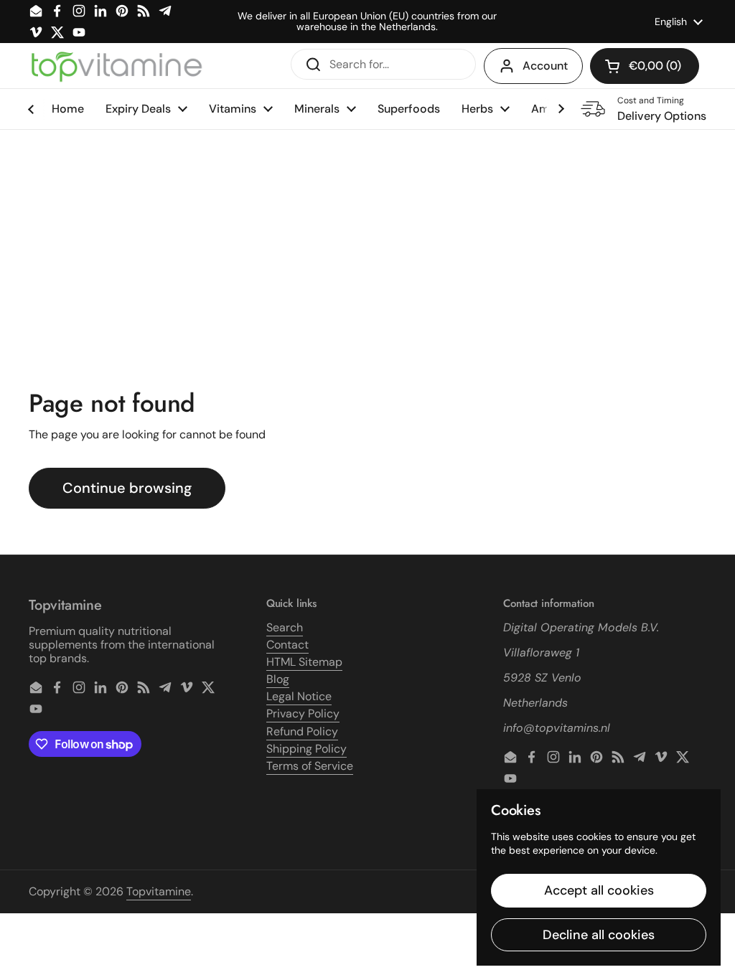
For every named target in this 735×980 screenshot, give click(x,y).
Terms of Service (309, 765)
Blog (277, 679)
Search (284, 627)
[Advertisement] (367, 237)
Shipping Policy (306, 748)
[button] (644, 66)
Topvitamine (158, 891)
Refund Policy (302, 731)
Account (545, 65)
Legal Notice (299, 696)
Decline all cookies (599, 934)
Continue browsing (127, 488)
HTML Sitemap (304, 661)
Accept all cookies (599, 890)
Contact (287, 644)
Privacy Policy (303, 713)
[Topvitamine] (116, 66)
